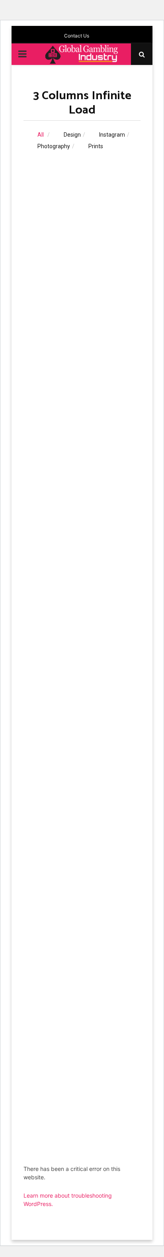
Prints (95, 146)
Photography (53, 146)
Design (72, 134)
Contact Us (76, 36)
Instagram (112, 134)
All (40, 134)
